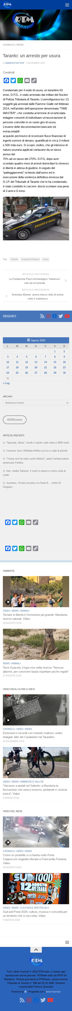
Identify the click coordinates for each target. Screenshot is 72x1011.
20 (36, 367)
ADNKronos (14, 419)
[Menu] (67, 5)
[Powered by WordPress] (25, 992)
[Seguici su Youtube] (67, 316)
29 (55, 372)
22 (55, 367)
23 (64, 367)
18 (17, 367)
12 (26, 362)
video (6, 611)
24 (7, 372)
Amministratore (14, 63)
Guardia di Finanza (30, 259)
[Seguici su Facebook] (54, 316)
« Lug (6, 383)
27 (36, 372)
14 (45, 362)
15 (55, 362)
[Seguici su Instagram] (48, 316)
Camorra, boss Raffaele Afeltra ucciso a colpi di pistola (36, 450)
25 (17, 372)
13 (36, 362)
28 (45, 372)
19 (26, 367)
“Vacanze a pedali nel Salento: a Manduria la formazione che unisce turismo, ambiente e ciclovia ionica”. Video (35, 789)
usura (45, 259)
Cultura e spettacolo (34, 908)
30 (64, 372)
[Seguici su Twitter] (60, 316)
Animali (24, 611)
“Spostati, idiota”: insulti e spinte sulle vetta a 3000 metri (37, 442)
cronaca (9, 44)
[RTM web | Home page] (8, 5)
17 (7, 367)
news (20, 44)
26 (26, 372)
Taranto (14, 259)
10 (7, 362)
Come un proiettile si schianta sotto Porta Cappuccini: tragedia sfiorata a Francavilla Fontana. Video (35, 859)
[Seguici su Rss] (42, 316)
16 (64, 362)
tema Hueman (53, 991)
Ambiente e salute (32, 782)
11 (17, 362)
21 (45, 367)
